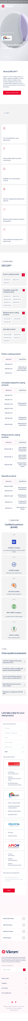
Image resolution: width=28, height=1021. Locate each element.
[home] (8, 6)
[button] (21, 6)
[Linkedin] (12, 1002)
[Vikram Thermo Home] (10, 951)
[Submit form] (24, 970)
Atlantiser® (15, 1010)
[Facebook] (16, 1002)
